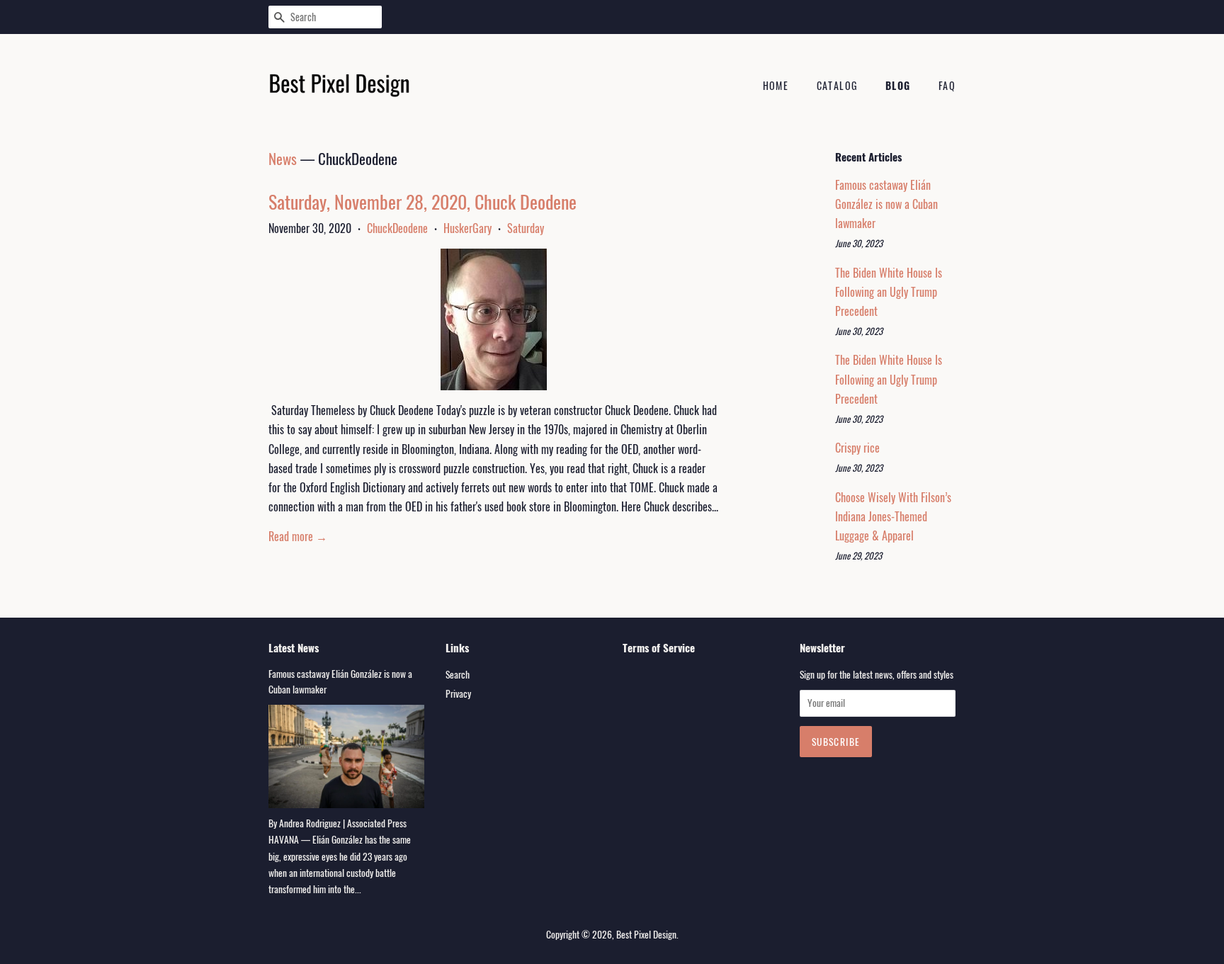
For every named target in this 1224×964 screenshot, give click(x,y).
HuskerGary (467, 228)
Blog (898, 85)
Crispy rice (857, 447)
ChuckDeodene (397, 228)
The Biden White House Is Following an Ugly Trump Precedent (888, 291)
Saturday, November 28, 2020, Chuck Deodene (422, 201)
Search (458, 674)
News (282, 158)
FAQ (947, 85)
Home (776, 85)
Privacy (458, 693)
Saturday (525, 228)
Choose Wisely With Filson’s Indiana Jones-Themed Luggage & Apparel (893, 516)
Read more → (297, 536)
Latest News (293, 647)
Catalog (837, 85)
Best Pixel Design (646, 934)
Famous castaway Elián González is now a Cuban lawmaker (886, 204)
